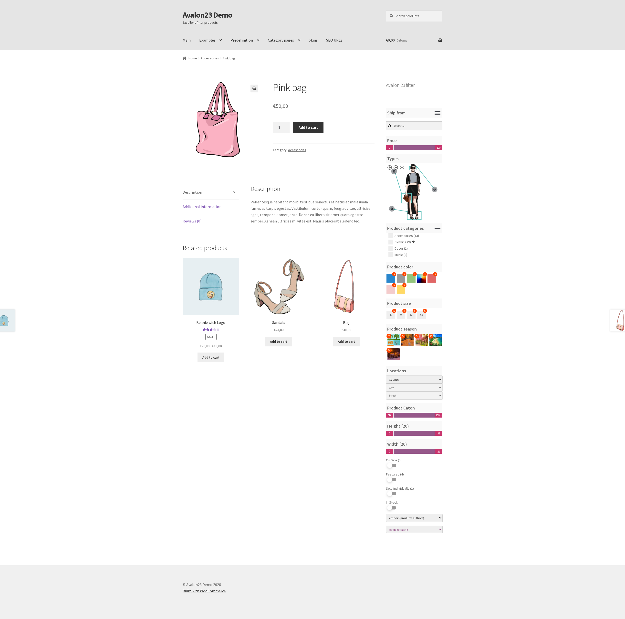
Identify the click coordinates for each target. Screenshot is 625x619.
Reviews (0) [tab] (192, 221)
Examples (207, 40)
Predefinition (241, 40)
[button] (254, 88)
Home (192, 58)
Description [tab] (192, 192)
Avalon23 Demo (207, 15)
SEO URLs (334, 40)
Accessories (210, 58)
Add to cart (308, 127)
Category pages (281, 40)
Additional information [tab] (202, 206)
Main (187, 40)
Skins (313, 40)
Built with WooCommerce (204, 590)
